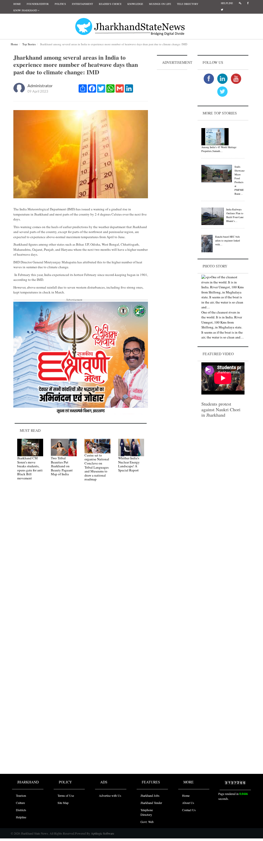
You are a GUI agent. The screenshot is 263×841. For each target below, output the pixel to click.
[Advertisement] (172, 148)
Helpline (227, 3)
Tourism (21, 795)
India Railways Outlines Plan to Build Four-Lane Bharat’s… (234, 215)
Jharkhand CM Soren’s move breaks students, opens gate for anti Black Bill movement (30, 468)
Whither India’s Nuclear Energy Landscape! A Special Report (129, 464)
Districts (21, 810)
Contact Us (189, 810)
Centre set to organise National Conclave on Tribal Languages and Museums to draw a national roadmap (96, 467)
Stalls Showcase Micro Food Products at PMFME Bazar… (239, 180)
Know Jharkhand (25, 10)
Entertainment (82, 4)
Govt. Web (147, 822)
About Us (188, 803)
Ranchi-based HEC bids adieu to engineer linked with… (227, 240)
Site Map (63, 803)
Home (17, 4)
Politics (60, 4)
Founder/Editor (38, 4)
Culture (20, 803)
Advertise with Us (110, 795)
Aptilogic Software (102, 833)
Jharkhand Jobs (149, 795)
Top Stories (29, 44)
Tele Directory (187, 4)
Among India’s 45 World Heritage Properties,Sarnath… (218, 149)
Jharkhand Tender (151, 803)
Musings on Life (160, 4)
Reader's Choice (110, 4)
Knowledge (135, 4)
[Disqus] (80, 558)
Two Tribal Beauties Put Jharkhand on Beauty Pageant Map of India (62, 466)
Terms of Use (66, 795)
